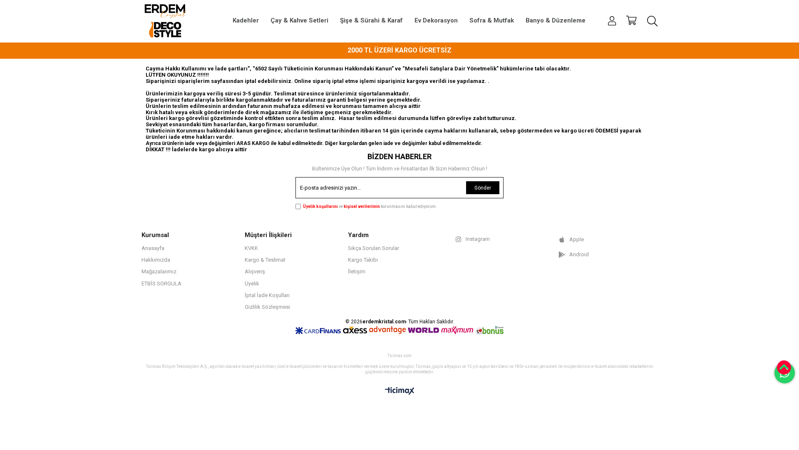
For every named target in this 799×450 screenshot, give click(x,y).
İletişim (356, 271)
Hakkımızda (155, 260)
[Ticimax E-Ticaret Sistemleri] (399, 391)
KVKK (251, 248)
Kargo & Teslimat (265, 260)
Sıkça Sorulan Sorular (373, 248)
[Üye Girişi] (612, 20)
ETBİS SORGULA (161, 283)
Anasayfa (152, 248)
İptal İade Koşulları (267, 295)
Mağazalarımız (158, 271)
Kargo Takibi (363, 260)
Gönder (482, 188)
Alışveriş (255, 271)
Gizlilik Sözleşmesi (267, 307)
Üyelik (252, 283)
